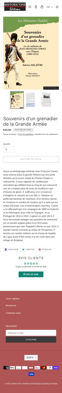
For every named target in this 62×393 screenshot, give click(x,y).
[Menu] (57, 7)
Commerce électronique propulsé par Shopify (39, 384)
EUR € (30, 357)
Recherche (11, 305)
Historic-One (16, 384)
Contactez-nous (13, 313)
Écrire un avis (31, 274)
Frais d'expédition (26, 134)
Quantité (6, 144)
